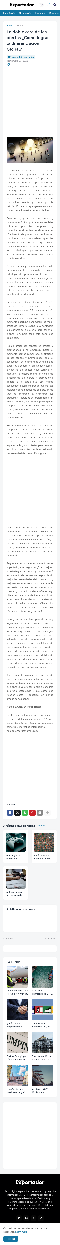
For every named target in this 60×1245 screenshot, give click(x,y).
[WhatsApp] (25, 813)
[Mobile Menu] (5, 5)
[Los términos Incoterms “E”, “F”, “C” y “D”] (42, 1009)
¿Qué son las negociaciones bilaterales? (14, 1025)
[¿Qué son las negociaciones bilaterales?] (17, 1009)
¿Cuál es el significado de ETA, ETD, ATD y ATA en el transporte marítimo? (42, 992)
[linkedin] (19, 1218)
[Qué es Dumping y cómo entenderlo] (17, 1042)
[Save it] (8, 64)
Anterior (9, 938)
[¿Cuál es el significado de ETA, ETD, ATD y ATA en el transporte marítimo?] (42, 977)
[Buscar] (55, 5)
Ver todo (41, 825)
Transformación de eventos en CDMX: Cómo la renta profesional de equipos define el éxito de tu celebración (42, 1058)
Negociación (25, 13)
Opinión (19, 26)
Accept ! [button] (11, 1238)
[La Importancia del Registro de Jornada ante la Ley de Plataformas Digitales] (16, 879)
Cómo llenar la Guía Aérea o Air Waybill (17, 992)
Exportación (9, 13)
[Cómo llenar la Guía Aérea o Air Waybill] (17, 977)
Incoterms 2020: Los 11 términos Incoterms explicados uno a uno (42, 1091)
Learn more (21, 1231)
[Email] (40, 813)
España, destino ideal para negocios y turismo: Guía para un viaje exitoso (17, 1091)
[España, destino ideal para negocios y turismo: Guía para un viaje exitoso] (17, 1075)
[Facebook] (10, 813)
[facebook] (26, 1218)
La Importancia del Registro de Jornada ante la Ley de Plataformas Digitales (14, 894)
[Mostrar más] (47, 813)
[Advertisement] (30, 101)
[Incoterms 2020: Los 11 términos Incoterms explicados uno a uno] (42, 1075)
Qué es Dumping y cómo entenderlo (16, 1058)
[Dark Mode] (41, 5)
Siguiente (50, 938)
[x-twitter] (33, 1218)
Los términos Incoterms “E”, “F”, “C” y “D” (41, 1025)
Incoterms (40, 13)
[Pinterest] (32, 813)
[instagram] (41, 1218)
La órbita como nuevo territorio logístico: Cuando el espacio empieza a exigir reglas (43, 857)
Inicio (9, 26)
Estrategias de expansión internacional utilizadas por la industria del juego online (16, 857)
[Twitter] (17, 813)
